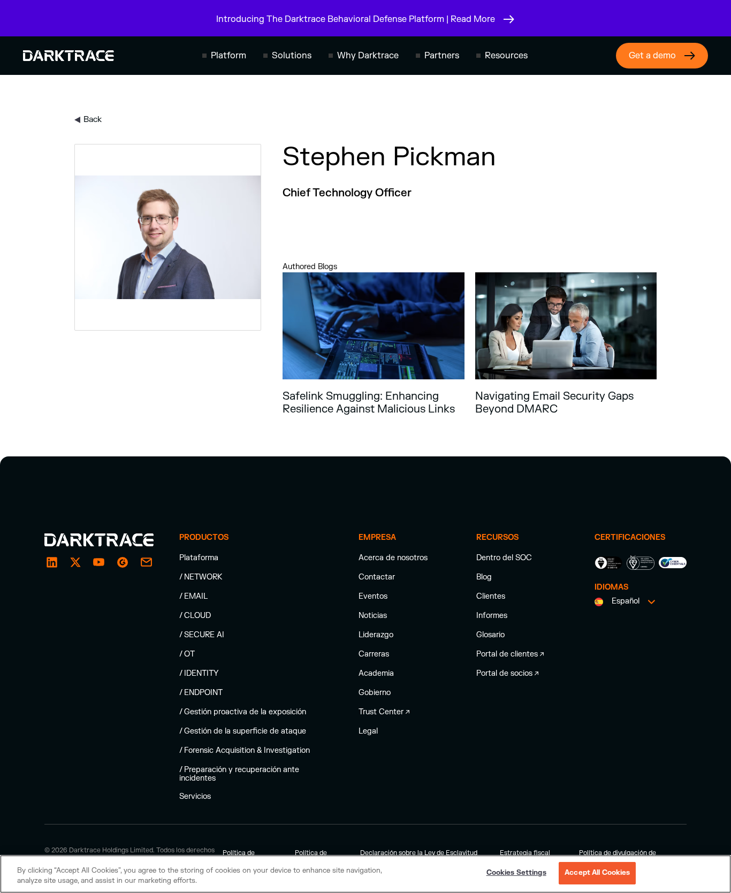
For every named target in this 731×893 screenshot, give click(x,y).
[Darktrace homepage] (68, 55)
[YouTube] (99, 562)
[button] (224, 55)
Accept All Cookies (597, 872)
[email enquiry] (146, 562)
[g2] (122, 562)
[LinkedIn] (51, 562)
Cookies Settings (516, 872)
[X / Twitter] (75, 562)
